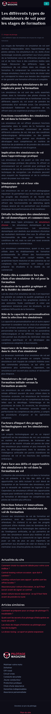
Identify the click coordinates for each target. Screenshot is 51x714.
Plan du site (25, 712)
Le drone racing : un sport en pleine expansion (22, 632)
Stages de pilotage (10, 34)
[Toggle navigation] (46, 4)
